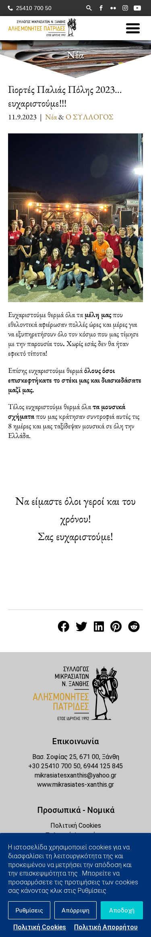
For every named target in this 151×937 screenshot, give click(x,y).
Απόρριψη (75, 910)
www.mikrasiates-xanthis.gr (75, 784)
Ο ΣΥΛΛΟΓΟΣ (89, 116)
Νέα (51, 116)
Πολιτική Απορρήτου (106, 927)
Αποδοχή (121, 910)
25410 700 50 (34, 8)
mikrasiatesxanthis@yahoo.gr (75, 775)
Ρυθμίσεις (29, 910)
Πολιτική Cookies (39, 927)
